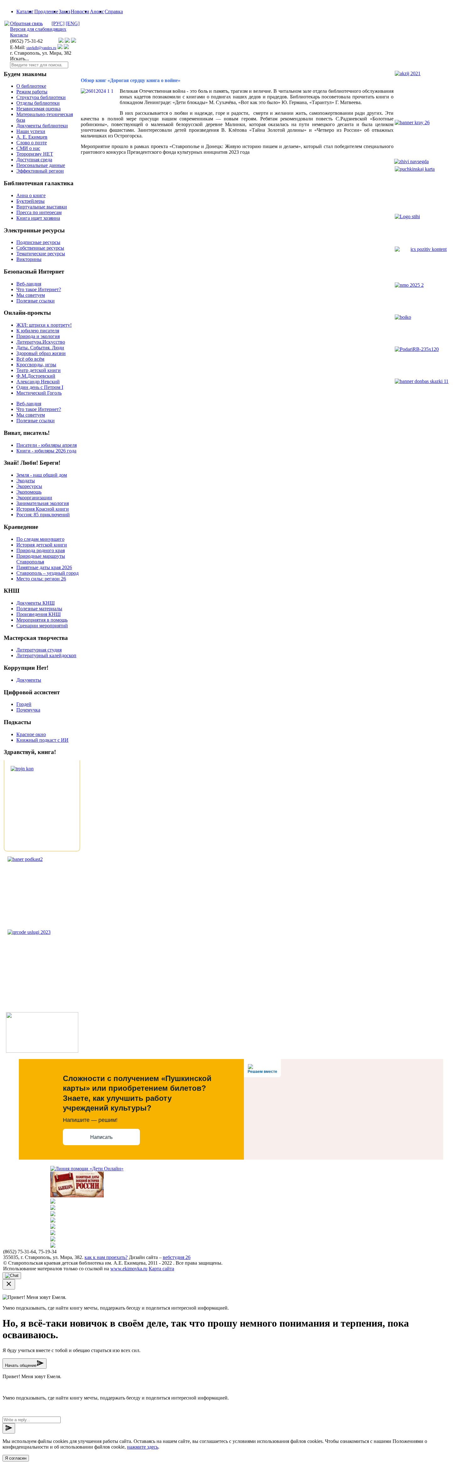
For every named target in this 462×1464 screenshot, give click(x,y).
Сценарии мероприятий (42, 625)
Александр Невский (38, 381)
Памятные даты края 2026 (44, 567)
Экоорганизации (34, 497)
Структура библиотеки (41, 97)
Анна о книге (31, 195)
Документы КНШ (35, 603)
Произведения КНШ (38, 614)
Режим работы (31, 91)
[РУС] (58, 23)
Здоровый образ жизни (41, 353)
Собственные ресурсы (40, 248)
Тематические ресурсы (40, 253)
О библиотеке (31, 86)
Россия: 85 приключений (43, 514)
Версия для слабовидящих (38, 29)
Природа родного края (40, 550)
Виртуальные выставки (41, 206)
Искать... (19, 58)
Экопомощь (28, 492)
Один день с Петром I (39, 387)
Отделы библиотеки (38, 103)
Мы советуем (30, 295)
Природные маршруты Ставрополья (40, 558)
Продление (46, 11)
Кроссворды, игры (36, 364)
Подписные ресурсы (38, 242)
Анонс (97, 11)
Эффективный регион (40, 171)
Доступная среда (34, 159)
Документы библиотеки (42, 125)
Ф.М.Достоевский (35, 376)
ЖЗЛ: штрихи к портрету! (44, 325)
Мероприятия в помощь (42, 620)
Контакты (19, 35)
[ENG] (73, 23)
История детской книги (41, 544)
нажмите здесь (142, 1447)
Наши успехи (30, 131)
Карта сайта (161, 1268)
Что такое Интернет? (38, 289)
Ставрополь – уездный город (47, 573)
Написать (101, 1137)
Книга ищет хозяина (38, 218)
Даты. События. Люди (40, 347)
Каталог (25, 11)
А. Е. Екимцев (31, 137)
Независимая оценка (38, 108)
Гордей (23, 704)
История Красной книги (42, 509)
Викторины (28, 259)
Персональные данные (40, 165)
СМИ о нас (28, 148)
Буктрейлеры (30, 201)
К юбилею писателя (37, 330)
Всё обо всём (30, 359)
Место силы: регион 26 (41, 578)
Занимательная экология (42, 503)
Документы (28, 680)
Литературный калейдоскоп (46, 655)
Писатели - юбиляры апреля (46, 445)
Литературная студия (39, 649)
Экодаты (25, 480)
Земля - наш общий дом (41, 475)
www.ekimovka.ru (128, 1268)
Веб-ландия (28, 283)
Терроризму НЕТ (34, 154)
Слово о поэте (31, 142)
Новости (80, 11)
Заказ (64, 11)
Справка (114, 11)
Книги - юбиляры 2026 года (46, 450)
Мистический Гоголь (39, 393)
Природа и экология (38, 336)
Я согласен (15, 1458)
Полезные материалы (39, 608)
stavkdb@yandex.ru (41, 48)
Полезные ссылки (35, 300)
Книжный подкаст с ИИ (42, 740)
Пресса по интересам (39, 212)
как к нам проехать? (106, 1257)
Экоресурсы (29, 486)
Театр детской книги (38, 370)
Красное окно (31, 734)
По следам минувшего (40, 539)
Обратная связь (26, 23)
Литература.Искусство (40, 342)
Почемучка (28, 710)
